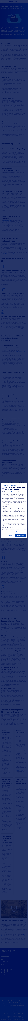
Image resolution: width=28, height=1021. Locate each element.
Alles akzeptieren (20, 535)
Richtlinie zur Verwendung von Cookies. (14, 530)
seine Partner (12, 491)
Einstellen (10, 535)
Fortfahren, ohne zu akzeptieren (9, 485)
